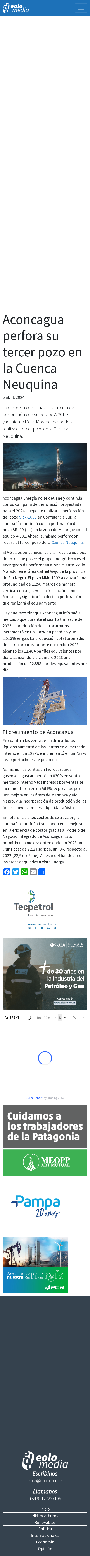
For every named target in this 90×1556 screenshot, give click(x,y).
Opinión (45, 1548)
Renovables (45, 1522)
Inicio (45, 1509)
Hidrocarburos (45, 1515)
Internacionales (45, 1535)
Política (45, 1528)
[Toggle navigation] (81, 8)
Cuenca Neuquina (67, 542)
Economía (45, 1542)
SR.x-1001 (28, 517)
